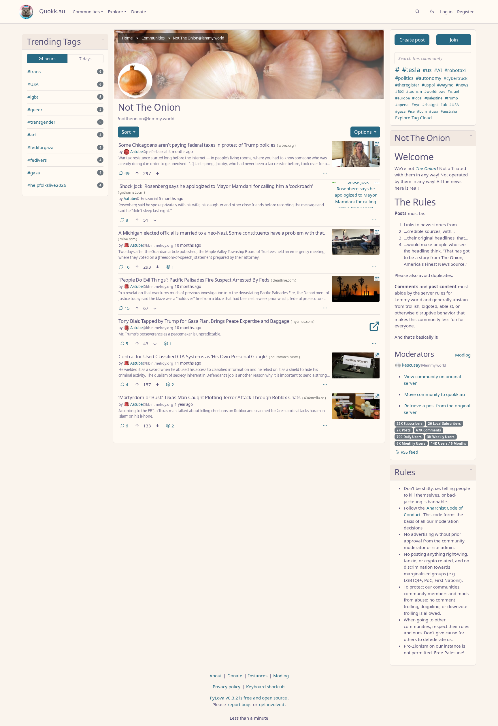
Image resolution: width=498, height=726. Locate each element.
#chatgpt (430, 104)
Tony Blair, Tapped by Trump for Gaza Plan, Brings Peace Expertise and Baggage (203, 321)
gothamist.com (131, 192)
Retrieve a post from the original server (437, 409)
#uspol (428, 85)
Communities (86, 11)
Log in (446, 11)
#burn (422, 111)
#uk (443, 104)
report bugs (239, 704)
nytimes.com (303, 321)
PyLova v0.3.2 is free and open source (248, 698)
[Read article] (355, 153)
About (216, 675)
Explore (115, 11)
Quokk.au (52, 11)
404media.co (314, 397)
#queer (34, 109)
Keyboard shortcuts (265, 686)
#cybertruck (455, 78)
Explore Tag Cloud (413, 117)
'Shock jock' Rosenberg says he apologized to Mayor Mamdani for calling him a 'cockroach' (215, 186)
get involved (271, 704)
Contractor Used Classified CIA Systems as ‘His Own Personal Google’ (192, 356)
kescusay (423, 365)
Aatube (148, 151)
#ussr (433, 111)
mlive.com (127, 239)
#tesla (411, 69)
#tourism (414, 91)
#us (427, 70)
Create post (412, 40)
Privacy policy (226, 686)
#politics (404, 78)
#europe (402, 98)
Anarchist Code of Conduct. (433, 511)
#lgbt (32, 97)
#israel (453, 91)
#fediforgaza (40, 147)
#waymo (445, 85)
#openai (402, 104)
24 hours (47, 58)
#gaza (33, 173)
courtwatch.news (284, 356)
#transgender (41, 122)
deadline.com (284, 280)
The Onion (426, 168)
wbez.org (286, 145)
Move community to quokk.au (434, 394)
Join (454, 40)
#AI (438, 70)
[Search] (417, 11)
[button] (65, 42)
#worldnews (434, 91)
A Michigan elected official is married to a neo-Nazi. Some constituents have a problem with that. (221, 232)
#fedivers (37, 160)
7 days (85, 58)
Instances (257, 675)
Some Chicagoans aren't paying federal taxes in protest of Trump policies (197, 145)
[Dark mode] (432, 11)
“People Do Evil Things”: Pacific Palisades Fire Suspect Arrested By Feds (193, 279)
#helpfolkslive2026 (46, 185)
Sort (127, 132)
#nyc (416, 104)
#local (417, 98)
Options (363, 132)
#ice (411, 111)
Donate (138, 11)
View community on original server (432, 380)
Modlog (463, 355)
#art (31, 134)
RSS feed (408, 452)
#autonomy (428, 78)
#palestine (433, 98)
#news (462, 85)
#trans (34, 71)
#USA (33, 84)
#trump (451, 98)
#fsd (399, 91)
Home (127, 38)
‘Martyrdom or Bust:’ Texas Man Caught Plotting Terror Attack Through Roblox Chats (209, 397)
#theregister (407, 85)
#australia (449, 111)
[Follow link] (331, 320)
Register (465, 11)
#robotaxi (455, 70)
